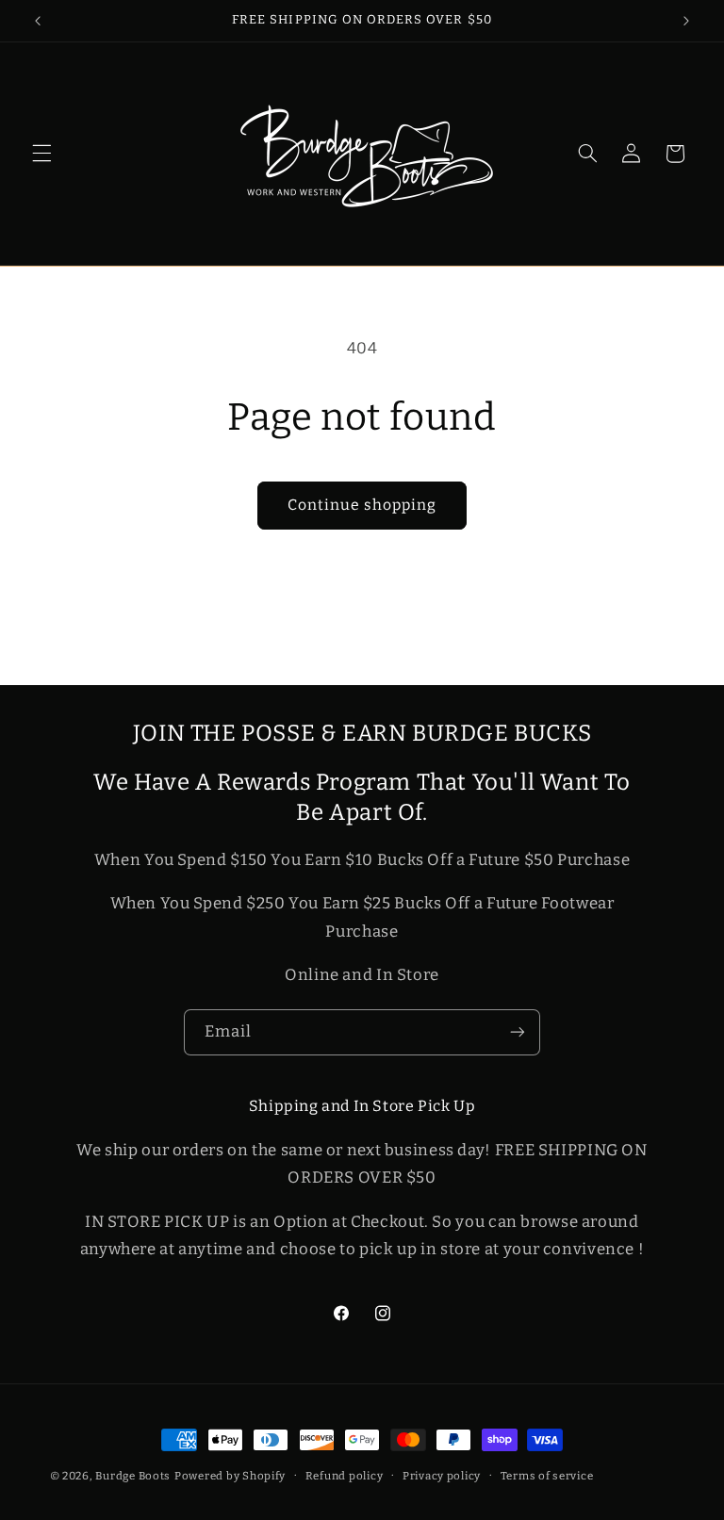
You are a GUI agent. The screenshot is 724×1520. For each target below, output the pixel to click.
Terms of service (547, 1475)
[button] (41, 153)
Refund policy (344, 1475)
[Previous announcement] (37, 20)
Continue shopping (362, 505)
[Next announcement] (686, 20)
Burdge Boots (133, 1475)
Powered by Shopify (230, 1475)
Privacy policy (442, 1475)
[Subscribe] (517, 1032)
